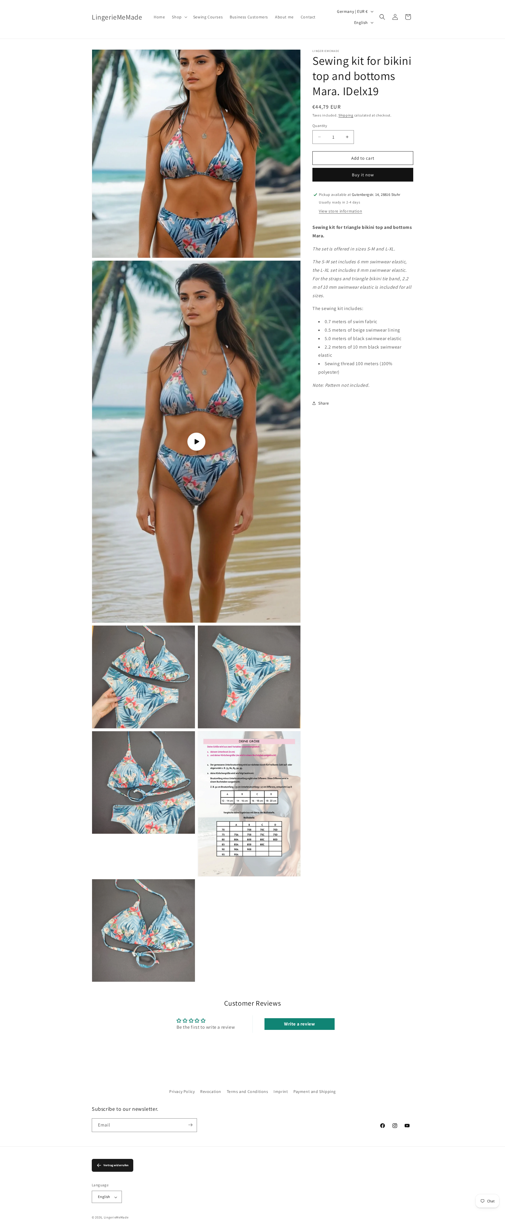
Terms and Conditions (247, 1091)
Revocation (210, 1091)
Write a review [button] (299, 1024)
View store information (340, 211)
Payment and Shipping (314, 1091)
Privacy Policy (182, 1091)
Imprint (281, 1091)
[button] (178, 17)
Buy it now (363, 174)
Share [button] (323, 403)
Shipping (345, 115)
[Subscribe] (190, 1125)
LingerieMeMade (116, 1218)
